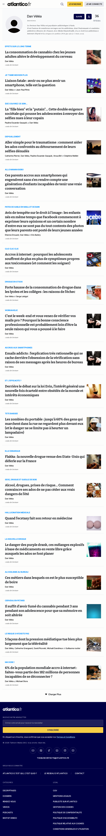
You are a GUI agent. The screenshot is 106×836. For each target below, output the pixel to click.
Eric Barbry (36, 235)
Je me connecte (94, 4)
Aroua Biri (57, 156)
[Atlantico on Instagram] (65, 750)
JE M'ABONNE (75, 4)
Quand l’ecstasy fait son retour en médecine (38, 518)
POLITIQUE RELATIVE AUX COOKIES (68, 823)
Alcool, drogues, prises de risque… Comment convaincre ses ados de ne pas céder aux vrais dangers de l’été (40, 489)
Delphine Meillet (71, 156)
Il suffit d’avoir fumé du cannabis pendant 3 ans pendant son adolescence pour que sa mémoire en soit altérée (43, 610)
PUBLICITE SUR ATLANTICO (65, 801)
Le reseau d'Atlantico (55, 773)
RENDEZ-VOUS (9, 801)
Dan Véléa (9, 61)
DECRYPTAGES (9, 790)
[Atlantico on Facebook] (49, 750)
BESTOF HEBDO (10, 818)
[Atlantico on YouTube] (73, 750)
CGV (55, 790)
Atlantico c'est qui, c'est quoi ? (20, 773)
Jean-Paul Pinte (23, 90)
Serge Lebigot (22, 296)
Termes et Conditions (65, 737)
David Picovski (40, 648)
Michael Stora (22, 681)
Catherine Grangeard (24, 648)
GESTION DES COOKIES (63, 807)
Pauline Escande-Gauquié (16, 123)
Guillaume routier (73, 648)
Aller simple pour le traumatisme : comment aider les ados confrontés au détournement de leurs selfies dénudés (43, 146)
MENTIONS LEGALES (62, 796)
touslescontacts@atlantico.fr (53, 758)
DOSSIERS (7, 796)
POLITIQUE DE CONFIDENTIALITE (67, 812)
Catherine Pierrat (12, 156)
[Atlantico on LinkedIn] (57, 750)
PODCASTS (8, 812)
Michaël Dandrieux (55, 648)
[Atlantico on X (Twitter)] (41, 750)
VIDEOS (6, 807)
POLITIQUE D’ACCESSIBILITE (65, 818)
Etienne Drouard (12, 235)
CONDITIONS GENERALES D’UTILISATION (71, 829)
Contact (79, 773)
